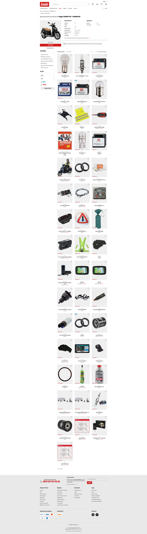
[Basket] (106, 4)
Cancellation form (95, 497)
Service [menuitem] (75, 8)
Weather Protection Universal (65, 179)
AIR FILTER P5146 (65, 360)
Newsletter (42, 497)
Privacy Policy (94, 494)
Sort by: (97, 51)
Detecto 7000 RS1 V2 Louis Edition (65, 231)
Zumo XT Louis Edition (82, 360)
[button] (105, 1)
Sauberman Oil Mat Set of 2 (99, 205)
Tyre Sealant (82, 386)
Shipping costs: (67, 529)
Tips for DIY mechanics (62, 495)
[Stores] (93, 4)
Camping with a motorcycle (62, 505)
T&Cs (93, 492)
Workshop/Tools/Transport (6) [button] (47, 65)
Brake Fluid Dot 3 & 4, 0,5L (99, 386)
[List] (93, 52)
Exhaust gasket (65, 386)
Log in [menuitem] (106, 8)
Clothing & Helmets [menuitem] (43, 8)
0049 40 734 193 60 (51, 481)
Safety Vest (82, 127)
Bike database (43, 495)
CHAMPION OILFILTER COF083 (64, 438)
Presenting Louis (77, 490)
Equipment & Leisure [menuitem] (53, 8)
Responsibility (77, 497)
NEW (44, 81)
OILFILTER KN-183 (99, 335)
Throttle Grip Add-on (99, 360)
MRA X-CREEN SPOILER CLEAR (64, 412)
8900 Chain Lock (82, 205)
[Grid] (91, 51)
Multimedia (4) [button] (44, 63)
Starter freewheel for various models (64, 309)
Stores (75, 492)
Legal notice (94, 490)
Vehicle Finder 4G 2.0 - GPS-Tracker (99, 438)
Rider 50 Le (82, 282)
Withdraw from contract (44, 505)
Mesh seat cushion (65, 127)
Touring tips (59, 492)
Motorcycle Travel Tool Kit (64, 205)
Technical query (43, 494)
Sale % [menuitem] (60, 8)
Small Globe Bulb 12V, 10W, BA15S (99, 101)
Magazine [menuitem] (70, 8)
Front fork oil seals (82, 179)
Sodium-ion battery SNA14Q (82, 101)
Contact (41, 490)
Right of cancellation (96, 495)
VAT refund (76, 495)
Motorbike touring (60, 499)
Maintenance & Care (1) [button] (45, 56)
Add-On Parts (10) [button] (44, 67)
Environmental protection (97, 501)
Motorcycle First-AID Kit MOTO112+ (99, 179)
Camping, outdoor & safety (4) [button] (47, 61)
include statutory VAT (73, 527)
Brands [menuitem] (64, 8)
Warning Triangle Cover (82, 231)
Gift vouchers (42, 499)
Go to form (100, 43)
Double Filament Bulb (65, 75)
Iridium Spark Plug (99, 412)
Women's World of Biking (62, 490)
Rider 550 (99, 282)
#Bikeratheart (60, 497)
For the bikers (60, 503)
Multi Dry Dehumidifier (99, 231)
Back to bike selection (45, 13)
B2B (41, 492)
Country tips (59, 494)
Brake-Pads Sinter (82, 438)
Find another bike (49, 48)
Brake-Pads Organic (64, 463)
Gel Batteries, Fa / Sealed (64, 101)
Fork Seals (82, 335)
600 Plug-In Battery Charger (99, 127)
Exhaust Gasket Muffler (82, 309)
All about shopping (78, 494)
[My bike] (97, 4)
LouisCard (42, 501)
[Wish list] (101, 4)
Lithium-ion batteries (99, 75)
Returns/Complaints (44, 503)
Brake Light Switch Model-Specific (99, 309)
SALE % (44, 84)
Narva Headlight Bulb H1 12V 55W (82, 75)
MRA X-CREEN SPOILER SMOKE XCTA (82, 412)
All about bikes (60, 501)
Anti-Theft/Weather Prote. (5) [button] (47, 59)
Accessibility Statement (96, 499)
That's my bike (50, 45)
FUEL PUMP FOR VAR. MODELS (65, 335)
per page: (68, 51)
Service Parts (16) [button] (44, 54)
